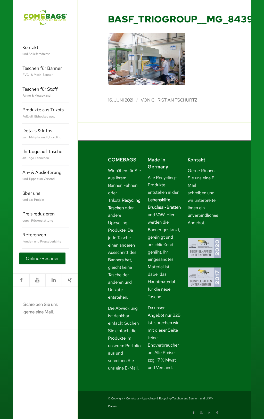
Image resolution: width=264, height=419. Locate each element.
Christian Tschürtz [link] (174, 100)
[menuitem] (45, 50)
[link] (45, 17)
